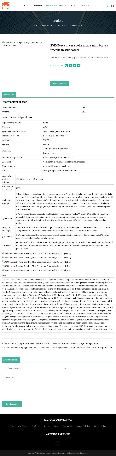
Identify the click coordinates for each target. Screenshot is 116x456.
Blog (73, 6)
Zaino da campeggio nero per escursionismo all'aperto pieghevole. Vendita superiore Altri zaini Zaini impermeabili (61, 347)
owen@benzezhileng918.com (79, 453)
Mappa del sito (83, 426)
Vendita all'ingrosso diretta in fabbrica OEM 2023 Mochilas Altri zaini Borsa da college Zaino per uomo (54, 343)
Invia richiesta (61, 83)
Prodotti (50, 6)
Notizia (62, 6)
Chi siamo (37, 6)
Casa (26, 6)
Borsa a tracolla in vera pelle (59, 26)
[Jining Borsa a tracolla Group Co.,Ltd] (6, 5)
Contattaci (85, 6)
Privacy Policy (100, 426)
